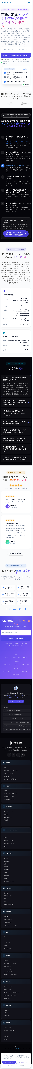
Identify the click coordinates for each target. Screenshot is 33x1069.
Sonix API (6, 916)
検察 (5, 864)
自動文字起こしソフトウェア (11, 770)
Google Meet (7, 942)
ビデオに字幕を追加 (9, 796)
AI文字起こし (21, 748)
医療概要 (6, 893)
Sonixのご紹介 (7, 969)
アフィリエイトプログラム (10, 925)
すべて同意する (9, 1062)
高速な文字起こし (8, 773)
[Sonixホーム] (6, 2)
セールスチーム (8, 823)
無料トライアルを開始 (16, 638)
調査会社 (6, 820)
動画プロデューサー (9, 843)
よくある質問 (7, 989)
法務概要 (6, 858)
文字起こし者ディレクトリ (10, 974)
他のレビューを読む (15, 553)
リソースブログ (8, 972)
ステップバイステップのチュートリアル (14, 992)
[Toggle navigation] (29, 3)
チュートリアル (19, 695)
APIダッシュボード (8, 922)
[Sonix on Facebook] (9, 755)
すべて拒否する (23, 1062)
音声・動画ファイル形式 (10, 963)
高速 (14, 750)
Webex (5, 945)
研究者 (5, 837)
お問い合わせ (7, 1036)
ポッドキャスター (8, 840)
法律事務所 (6, 869)
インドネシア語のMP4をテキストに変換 (16, 55)
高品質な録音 (7, 998)
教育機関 (6, 814)
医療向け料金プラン (9, 904)
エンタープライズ (8, 811)
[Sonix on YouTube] (23, 755)
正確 (17, 750)
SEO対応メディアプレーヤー (11, 793)
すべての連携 (7, 948)
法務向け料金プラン (9, 881)
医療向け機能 (7, 896)
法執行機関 (6, 861)
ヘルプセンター (10, 695)
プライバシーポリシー (12, 1065)
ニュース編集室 (8, 817)
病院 (5, 901)
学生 (5, 846)
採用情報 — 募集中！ (9, 1030)
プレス (5, 1033)
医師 (5, 898)
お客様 (5, 1013)
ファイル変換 (7, 966)
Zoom (5, 937)
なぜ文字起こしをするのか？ (11, 995)
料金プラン (6, 1010)
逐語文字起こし (8, 776)
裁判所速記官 (7, 875)
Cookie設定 (21, 1065)
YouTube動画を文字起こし (10, 799)
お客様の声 (6, 1015)
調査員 (5, 878)
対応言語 (6, 960)
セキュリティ (7, 1039)
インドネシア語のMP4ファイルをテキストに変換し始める (15, 234)
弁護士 (5, 872)
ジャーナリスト (8, 834)
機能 (5, 767)
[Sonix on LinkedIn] (18, 755)
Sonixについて (7, 1027)
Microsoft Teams (8, 939)
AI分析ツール (7, 791)
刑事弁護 (6, 866)
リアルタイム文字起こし (10, 779)
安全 (25, 750)
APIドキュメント (8, 919)
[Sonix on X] (13, 755)
